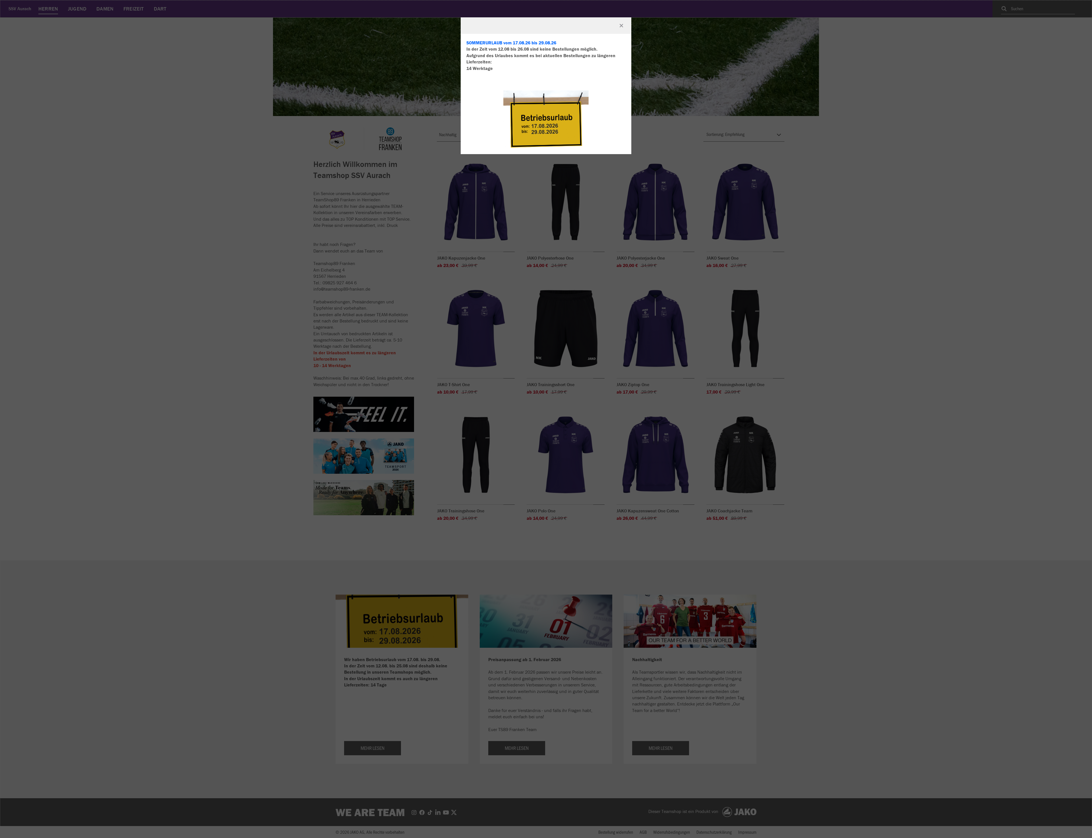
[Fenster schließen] (621, 25)
